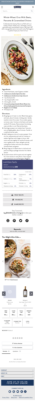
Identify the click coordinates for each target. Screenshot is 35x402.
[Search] (31, 11)
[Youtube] (17, 391)
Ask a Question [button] (18, 347)
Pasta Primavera (14, 279)
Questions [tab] (15, 351)
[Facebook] (9, 391)
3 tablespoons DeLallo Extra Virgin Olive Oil (16, 96)
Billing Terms (14, 397)
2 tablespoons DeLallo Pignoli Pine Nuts (14, 94)
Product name (10, 302)
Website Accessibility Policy (26, 397)
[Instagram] (13, 391)
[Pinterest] (21, 391)
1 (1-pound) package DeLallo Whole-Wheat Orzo (17, 104)
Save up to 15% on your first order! (17, 383)
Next (32, 261)
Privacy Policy (5, 397)
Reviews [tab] (5, 351)
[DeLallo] (17, 7)
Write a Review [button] (18, 343)
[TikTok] (25, 391)
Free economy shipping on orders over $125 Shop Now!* (17, 2)
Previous (3, 261)
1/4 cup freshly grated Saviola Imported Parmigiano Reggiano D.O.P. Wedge (17, 106)
